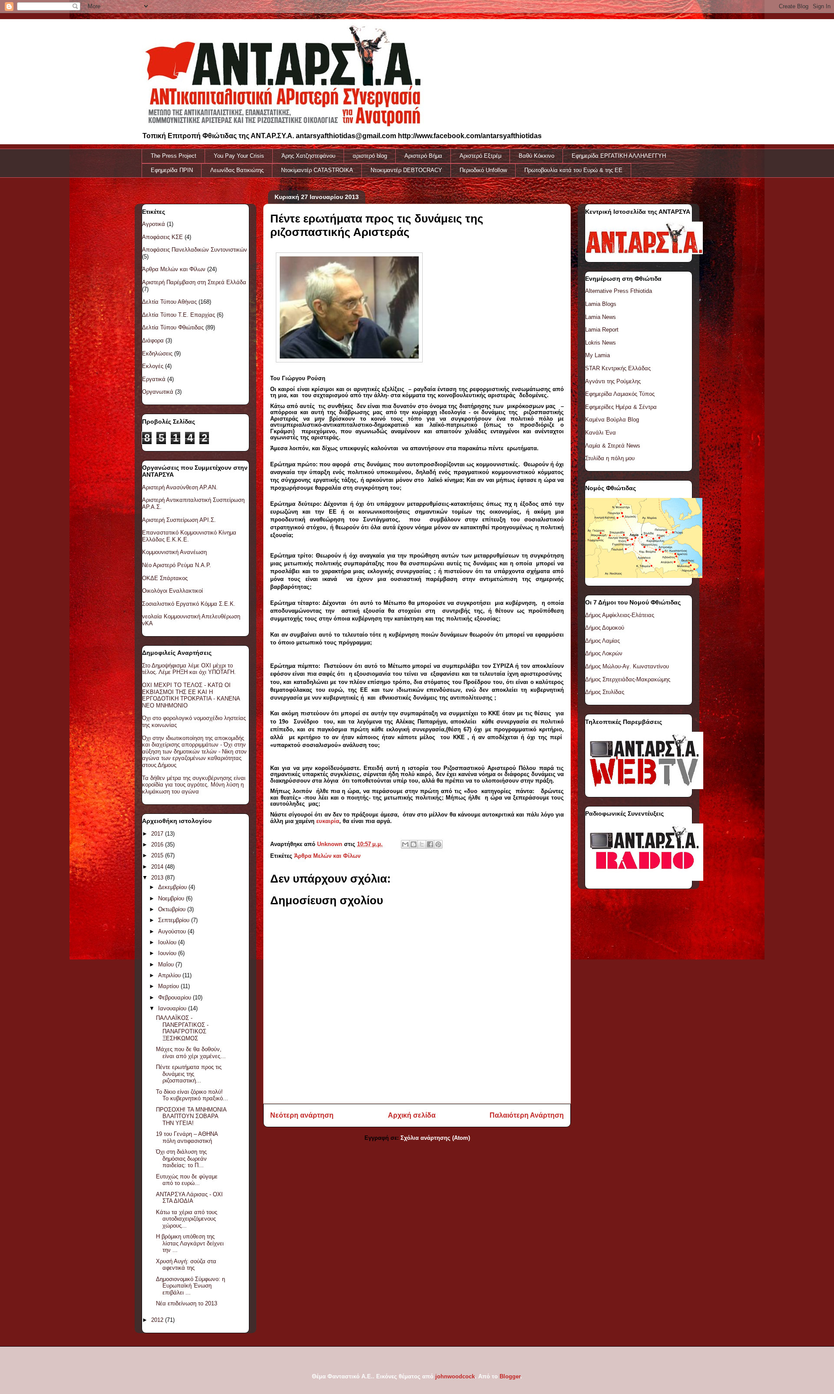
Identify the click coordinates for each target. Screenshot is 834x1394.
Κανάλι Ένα (600, 432)
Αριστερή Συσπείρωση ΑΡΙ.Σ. (179, 520)
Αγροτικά (153, 224)
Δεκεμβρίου (173, 887)
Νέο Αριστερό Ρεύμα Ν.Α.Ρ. (176, 565)
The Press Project (173, 156)
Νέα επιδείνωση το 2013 (186, 1303)
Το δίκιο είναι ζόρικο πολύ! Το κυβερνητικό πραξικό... (192, 1095)
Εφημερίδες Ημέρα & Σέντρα (621, 407)
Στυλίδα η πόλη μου (610, 458)
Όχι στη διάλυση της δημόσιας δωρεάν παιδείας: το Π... (181, 1158)
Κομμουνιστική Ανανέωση (174, 552)
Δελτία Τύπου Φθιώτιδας (173, 327)
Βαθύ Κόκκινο (536, 156)
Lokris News (600, 342)
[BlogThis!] (413, 844)
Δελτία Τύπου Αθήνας (169, 302)
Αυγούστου (173, 931)
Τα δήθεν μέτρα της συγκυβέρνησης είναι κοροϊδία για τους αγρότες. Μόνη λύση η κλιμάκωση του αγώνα (193, 785)
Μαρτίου (169, 986)
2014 (158, 866)
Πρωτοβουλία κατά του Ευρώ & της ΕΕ (573, 170)
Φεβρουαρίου (175, 997)
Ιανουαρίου (173, 1008)
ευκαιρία (327, 821)
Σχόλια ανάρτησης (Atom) (435, 1138)
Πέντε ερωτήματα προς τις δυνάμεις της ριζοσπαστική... (189, 1074)
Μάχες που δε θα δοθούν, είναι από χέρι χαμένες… (191, 1052)
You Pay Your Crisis (239, 156)
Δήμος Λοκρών (603, 653)
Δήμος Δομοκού (604, 627)
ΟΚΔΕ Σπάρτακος (165, 578)
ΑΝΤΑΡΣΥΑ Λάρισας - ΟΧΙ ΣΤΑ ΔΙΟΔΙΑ (189, 1198)
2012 (158, 1320)
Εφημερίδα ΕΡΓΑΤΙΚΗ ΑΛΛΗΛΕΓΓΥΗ (619, 156)
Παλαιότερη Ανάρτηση (527, 1115)
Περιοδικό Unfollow (483, 170)
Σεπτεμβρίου (174, 920)
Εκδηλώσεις (157, 353)
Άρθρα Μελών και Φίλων (327, 856)
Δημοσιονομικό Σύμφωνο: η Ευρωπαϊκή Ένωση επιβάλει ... (190, 1286)
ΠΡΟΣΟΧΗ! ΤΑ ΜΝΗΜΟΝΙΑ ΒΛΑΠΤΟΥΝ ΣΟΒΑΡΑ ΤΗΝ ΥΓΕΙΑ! (191, 1116)
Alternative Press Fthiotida (618, 291)
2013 (158, 877)
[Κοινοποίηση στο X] (421, 844)
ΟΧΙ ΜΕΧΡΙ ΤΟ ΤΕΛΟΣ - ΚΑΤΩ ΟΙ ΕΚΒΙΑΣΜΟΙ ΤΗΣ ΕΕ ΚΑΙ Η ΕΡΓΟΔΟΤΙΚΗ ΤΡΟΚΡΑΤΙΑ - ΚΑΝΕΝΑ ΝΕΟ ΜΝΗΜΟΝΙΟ (191, 695)
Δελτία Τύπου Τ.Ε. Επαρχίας (178, 315)
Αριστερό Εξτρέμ (480, 156)
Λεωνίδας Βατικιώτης (237, 170)
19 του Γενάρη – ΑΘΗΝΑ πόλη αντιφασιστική (187, 1137)
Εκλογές (152, 366)
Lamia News (600, 317)
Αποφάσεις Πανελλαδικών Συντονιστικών (194, 249)
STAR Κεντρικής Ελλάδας (618, 368)
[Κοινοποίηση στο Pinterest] (438, 844)
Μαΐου (166, 964)
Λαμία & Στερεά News (612, 445)
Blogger (510, 1376)
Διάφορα (153, 340)
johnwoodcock (455, 1376)
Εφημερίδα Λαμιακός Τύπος (620, 394)
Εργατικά (153, 379)
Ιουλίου (168, 942)
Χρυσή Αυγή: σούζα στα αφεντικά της (186, 1264)
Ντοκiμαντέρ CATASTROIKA (317, 170)
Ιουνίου (168, 953)
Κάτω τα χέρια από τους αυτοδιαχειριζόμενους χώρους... (186, 1219)
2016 (158, 844)
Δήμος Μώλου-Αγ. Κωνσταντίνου (627, 666)
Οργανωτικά (157, 391)
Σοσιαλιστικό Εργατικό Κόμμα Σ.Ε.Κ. (188, 604)
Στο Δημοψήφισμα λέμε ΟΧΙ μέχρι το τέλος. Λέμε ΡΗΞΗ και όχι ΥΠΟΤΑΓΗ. (189, 669)
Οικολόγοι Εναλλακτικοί (172, 590)
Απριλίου (170, 975)
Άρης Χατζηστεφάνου (308, 156)
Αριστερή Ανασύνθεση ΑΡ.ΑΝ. (180, 487)
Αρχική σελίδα (412, 1115)
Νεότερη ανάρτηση (302, 1115)
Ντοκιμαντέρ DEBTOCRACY (406, 170)
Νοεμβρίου (172, 898)
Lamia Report (602, 329)
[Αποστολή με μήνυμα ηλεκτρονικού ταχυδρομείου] (405, 844)
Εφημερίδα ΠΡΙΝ (172, 170)
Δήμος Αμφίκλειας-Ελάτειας (619, 615)
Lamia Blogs (600, 304)
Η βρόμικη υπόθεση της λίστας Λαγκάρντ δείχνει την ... (190, 1243)
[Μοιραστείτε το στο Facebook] (430, 844)
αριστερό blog (370, 156)
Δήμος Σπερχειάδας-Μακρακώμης (627, 679)
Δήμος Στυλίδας (604, 692)
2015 (158, 855)
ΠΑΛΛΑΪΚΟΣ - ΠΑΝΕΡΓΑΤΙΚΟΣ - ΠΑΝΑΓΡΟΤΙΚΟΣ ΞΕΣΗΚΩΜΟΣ (182, 1028)
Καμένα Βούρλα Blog (612, 419)
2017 (158, 833)
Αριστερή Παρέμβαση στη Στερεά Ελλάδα (194, 282)
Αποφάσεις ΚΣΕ (162, 237)
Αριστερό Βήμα (423, 156)
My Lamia (597, 355)
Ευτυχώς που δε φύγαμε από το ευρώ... (187, 1180)
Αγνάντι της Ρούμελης (613, 381)
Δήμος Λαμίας (602, 640)
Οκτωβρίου (172, 909)
